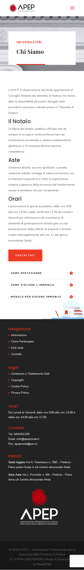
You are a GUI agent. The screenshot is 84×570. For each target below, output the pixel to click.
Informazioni (19, 335)
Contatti (16, 354)
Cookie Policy (20, 386)
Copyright (17, 380)
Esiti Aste (17, 348)
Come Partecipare (22, 341)
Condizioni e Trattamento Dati (30, 374)
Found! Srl (44, 564)
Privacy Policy (20, 393)
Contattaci (25, 255)
